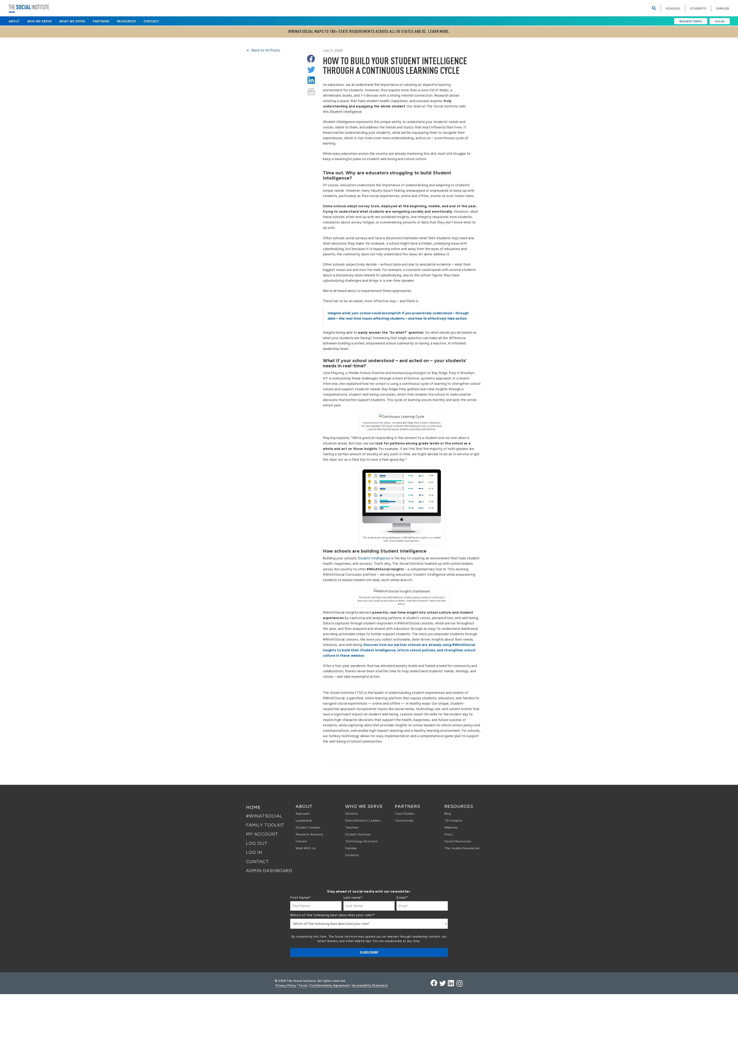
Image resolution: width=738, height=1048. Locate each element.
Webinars (451, 827)
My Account (262, 834)
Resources (126, 21)
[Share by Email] (311, 89)
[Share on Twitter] (311, 68)
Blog (447, 813)
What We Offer (72, 21)
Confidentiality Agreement (330, 985)
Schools (673, 8)
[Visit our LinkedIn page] (450, 983)
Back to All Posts (265, 50)
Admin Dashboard (269, 870)
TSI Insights (453, 820)
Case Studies (405, 813)
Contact (151, 21)
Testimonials (404, 820)
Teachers (352, 827)
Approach (303, 813)
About (14, 21)
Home (253, 807)
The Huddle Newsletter (462, 848)
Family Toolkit (265, 825)
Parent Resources (457, 841)
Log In (720, 21)
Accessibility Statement (370, 985)
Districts (351, 813)
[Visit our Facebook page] (434, 983)
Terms (303, 985)
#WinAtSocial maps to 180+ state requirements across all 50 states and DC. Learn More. (369, 31)
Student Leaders (308, 827)
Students (698, 8)
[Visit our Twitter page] (442, 983)
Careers (301, 841)
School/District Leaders (363, 820)
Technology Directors (361, 841)
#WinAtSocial (264, 816)
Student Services (358, 834)
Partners (101, 21)
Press (448, 834)
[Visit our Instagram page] (459, 983)
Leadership (304, 820)
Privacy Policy (286, 985)
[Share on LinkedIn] (311, 79)
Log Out (257, 843)
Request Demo (690, 21)
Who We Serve (39, 21)
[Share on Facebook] (311, 57)
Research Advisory (309, 834)
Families (722, 8)
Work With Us (306, 848)
